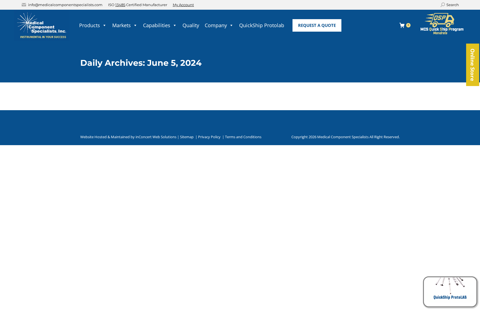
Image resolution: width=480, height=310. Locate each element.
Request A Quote (317, 25)
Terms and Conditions (243, 136)
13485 (120, 4)
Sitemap (187, 136)
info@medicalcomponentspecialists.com (65, 4)
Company (216, 25)
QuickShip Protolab (261, 25)
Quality (190, 25)
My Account (183, 4)
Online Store (472, 65)
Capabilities (156, 25)
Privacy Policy (209, 136)
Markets (121, 25)
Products (89, 25)
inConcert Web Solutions (156, 136)
